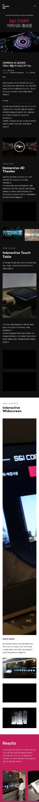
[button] (19, 147)
